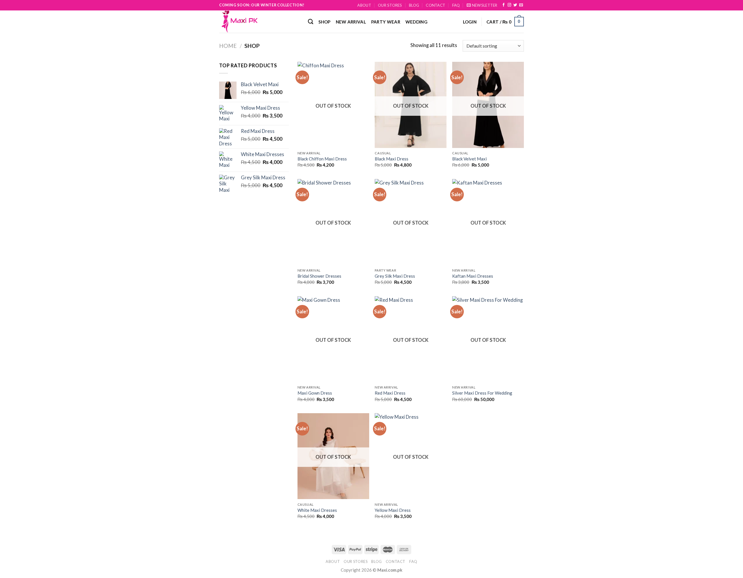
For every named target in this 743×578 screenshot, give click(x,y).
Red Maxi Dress (390, 392)
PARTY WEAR (385, 21)
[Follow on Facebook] (503, 5)
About (364, 5)
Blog (414, 5)
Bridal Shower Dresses (319, 276)
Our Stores (390, 5)
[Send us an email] (521, 5)
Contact (435, 5)
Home (228, 45)
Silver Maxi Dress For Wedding (482, 392)
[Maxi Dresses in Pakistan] (259, 21)
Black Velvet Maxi (469, 158)
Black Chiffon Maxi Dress (322, 158)
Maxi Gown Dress (314, 392)
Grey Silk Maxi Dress (395, 276)
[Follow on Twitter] (515, 5)
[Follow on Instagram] (509, 5)
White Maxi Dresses (317, 510)
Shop (324, 21)
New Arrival (351, 21)
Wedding (416, 21)
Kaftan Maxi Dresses (472, 276)
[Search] (310, 22)
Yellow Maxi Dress (393, 510)
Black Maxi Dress (391, 158)
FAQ (456, 5)
